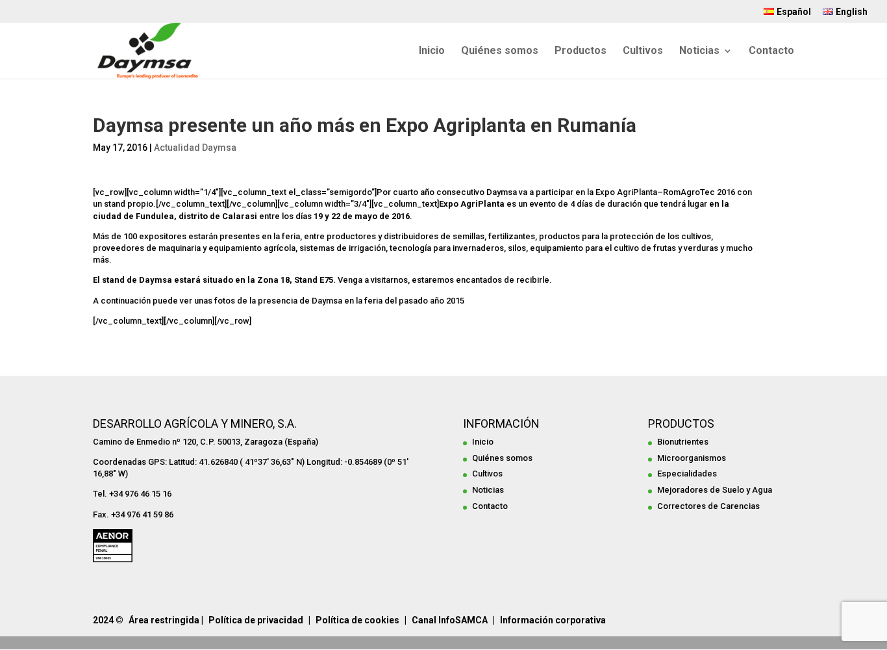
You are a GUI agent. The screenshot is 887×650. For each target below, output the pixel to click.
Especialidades (687, 473)
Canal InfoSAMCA (450, 620)
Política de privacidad (255, 620)
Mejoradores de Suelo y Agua (714, 490)
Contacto (771, 51)
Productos (580, 51)
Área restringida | (166, 620)
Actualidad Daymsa (195, 147)
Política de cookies (357, 620)
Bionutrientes (682, 442)
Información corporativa (553, 620)
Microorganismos (691, 458)
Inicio (432, 51)
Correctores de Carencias (708, 506)
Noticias (699, 51)
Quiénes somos (499, 51)
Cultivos (643, 51)
